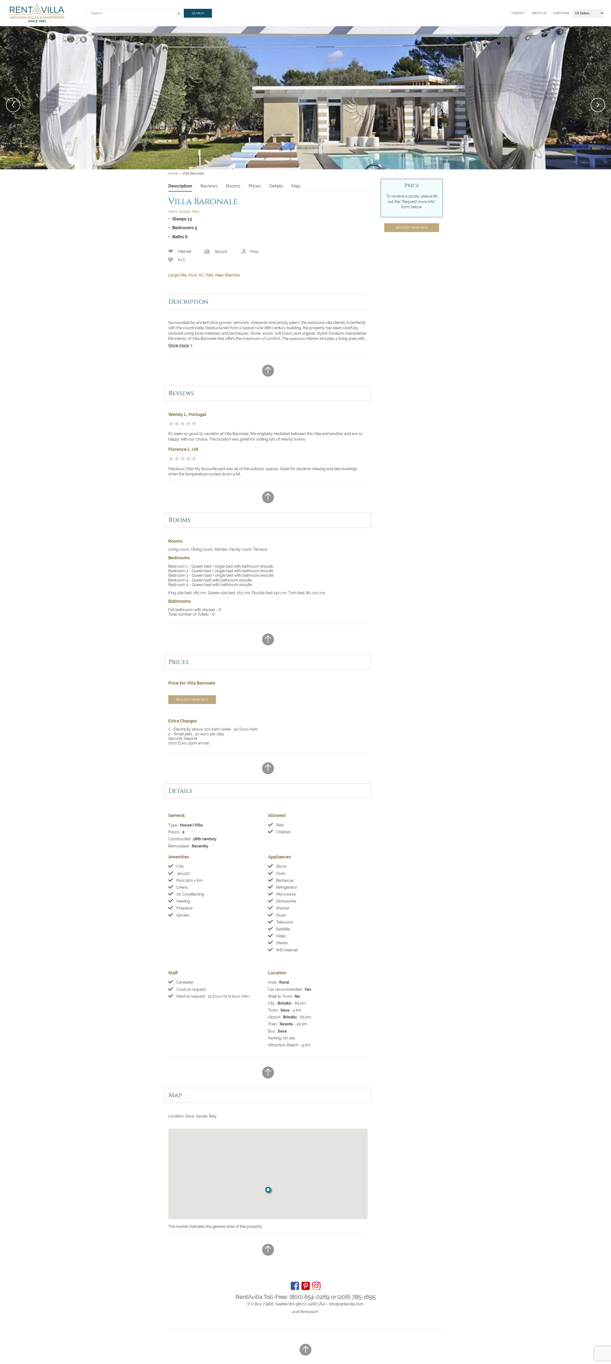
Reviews (209, 185)
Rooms (233, 185)
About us (539, 13)
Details (276, 185)
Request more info (192, 699)
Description (180, 185)
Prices (255, 185)
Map (295, 185)
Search (198, 13)
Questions (561, 13)
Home (173, 173)
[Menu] (510, 13)
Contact (518, 13)
